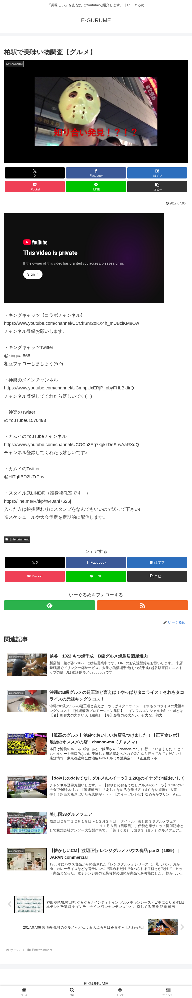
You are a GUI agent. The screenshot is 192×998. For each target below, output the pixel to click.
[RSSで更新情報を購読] (142, 605)
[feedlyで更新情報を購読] (49, 605)
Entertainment (19, 539)
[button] (157, 186)
